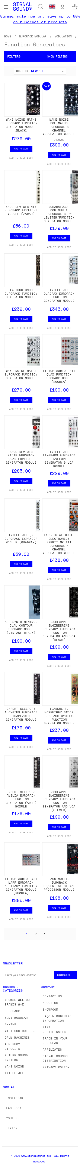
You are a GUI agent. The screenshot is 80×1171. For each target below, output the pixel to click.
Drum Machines (17, 1037)
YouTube (12, 1118)
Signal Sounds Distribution (55, 1058)
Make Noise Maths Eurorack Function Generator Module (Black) (21, 124)
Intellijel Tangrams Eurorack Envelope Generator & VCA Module (59, 458)
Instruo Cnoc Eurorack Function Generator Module (21, 293)
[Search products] (40, 6)
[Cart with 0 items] (74, 6)
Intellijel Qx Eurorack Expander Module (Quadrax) (21, 538)
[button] (40, 56)
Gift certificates (54, 1029)
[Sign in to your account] (62, 6)
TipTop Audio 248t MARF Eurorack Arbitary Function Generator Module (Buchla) (21, 886)
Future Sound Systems (16, 1057)
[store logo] (22, 6)
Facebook (13, 1108)
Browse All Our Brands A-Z (18, 1002)
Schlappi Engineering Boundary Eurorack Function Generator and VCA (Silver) (59, 801)
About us (50, 1003)
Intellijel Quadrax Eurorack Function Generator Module (59, 295)
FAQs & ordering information (57, 1018)
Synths (10, 1024)
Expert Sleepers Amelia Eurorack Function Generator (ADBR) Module (21, 799)
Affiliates (52, 1049)
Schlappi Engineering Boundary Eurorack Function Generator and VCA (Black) (59, 631)
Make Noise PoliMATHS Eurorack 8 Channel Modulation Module (59, 126)
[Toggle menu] (6, 6)
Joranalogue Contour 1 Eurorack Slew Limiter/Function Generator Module (59, 213)
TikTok (11, 1128)
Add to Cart (21, 148)
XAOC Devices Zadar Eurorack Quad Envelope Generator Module (21, 457)
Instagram (14, 1098)
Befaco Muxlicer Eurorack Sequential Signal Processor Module (59, 884)
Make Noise (14, 1066)
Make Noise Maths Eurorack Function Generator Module (21, 374)
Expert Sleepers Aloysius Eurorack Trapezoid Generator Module (21, 714)
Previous (6, 1166)
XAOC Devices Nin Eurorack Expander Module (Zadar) (21, 210)
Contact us (52, 996)
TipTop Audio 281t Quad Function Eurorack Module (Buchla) (59, 376)
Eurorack (12, 1011)
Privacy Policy (56, 1067)
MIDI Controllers (20, 1031)
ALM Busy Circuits (12, 1046)
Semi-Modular (16, 1017)
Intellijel (14, 1073)
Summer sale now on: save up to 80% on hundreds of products (40, 19)
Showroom (50, 1009)
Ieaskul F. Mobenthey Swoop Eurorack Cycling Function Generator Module (59, 715)
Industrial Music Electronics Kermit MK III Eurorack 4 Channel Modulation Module (59, 544)
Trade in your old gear (55, 1040)
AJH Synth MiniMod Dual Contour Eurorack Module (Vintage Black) (21, 627)
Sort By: (23, 71)
